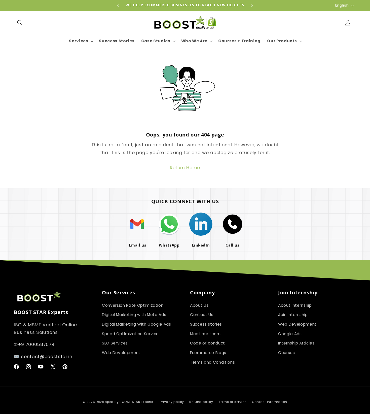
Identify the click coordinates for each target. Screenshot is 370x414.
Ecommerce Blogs (208, 352)
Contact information (269, 402)
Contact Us (201, 314)
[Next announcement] (252, 5)
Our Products (282, 41)
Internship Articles (296, 343)
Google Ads (290, 333)
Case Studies (155, 41)
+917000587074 (36, 344)
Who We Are (194, 41)
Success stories (206, 324)
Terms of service (232, 402)
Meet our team (205, 333)
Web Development (121, 352)
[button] (20, 22)
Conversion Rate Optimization (132, 305)
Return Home (185, 168)
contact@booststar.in (46, 357)
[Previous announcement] (118, 5)
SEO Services (115, 343)
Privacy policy (172, 402)
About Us (199, 305)
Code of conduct (207, 343)
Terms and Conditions (212, 362)
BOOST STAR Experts (136, 402)
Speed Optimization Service (130, 333)
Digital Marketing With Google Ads (136, 324)
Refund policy (201, 402)
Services (78, 41)
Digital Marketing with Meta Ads (134, 314)
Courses (286, 352)
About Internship (295, 305)
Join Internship (293, 314)
